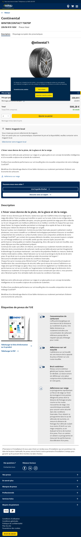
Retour (7, 13)
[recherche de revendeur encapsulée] (68, 6)
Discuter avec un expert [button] (39, 195)
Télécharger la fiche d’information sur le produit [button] (14, 346)
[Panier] (72, 6)
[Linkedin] (30, 468)
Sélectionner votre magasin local (14, 142)
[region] (40, 89)
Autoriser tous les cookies (44, 95)
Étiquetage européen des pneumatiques (28, 34)
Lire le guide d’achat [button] (39, 189)
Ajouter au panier (46, 116)
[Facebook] (25, 468)
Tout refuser (42, 89)
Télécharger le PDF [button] (8, 351)
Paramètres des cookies (21, 89)
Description (5, 34)
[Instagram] (36, 468)
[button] (77, 6)
